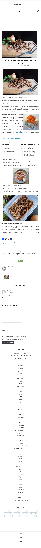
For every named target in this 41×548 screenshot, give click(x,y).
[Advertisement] (20, 23)
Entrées (20, 423)
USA (24, 254)
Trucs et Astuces (20, 494)
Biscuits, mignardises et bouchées (20, 384)
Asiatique (20, 379)
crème (25, 513)
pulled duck (28, 253)
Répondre (4, 297)
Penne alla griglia (13, 276)
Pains (20, 455)
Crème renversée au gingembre (20, 352)
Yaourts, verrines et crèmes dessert (20, 500)
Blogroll (20, 537)
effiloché (18, 253)
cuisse (13, 253)
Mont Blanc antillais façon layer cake (20, 353)
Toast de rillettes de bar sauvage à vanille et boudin (20, 355)
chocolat (8, 513)
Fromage (20, 432)
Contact (20, 541)
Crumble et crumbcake (20, 419)
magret (23, 253)
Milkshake (21, 446)
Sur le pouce (20, 485)
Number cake (20, 451)
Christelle (16, 65)
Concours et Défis (20, 410)
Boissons (20, 388)
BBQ (5, 253)
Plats (20, 464)
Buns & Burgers (20, 402)
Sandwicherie (20, 476)
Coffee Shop (20, 409)
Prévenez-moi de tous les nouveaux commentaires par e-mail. (14, 336)
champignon (33, 510)
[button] (20, 11)
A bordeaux (20, 368)
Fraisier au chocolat (20, 356)
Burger (20, 404)
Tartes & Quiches (20, 489)
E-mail (3, 325)
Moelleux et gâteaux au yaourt (20, 448)
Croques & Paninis (20, 417)
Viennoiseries (20, 497)
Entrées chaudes (20, 425)
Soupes (20, 484)
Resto (20, 469)
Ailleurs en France (20, 375)
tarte (25, 515)
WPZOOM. (31, 545)
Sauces (20, 479)
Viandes (30, 65)
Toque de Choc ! (20, 4)
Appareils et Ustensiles (20, 378)
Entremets (21, 428)
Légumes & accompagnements (20, 445)
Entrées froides (20, 427)
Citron (17, 513)
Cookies (20, 412)
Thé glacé (20, 490)
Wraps (20, 499)
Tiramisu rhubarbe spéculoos (20, 358)
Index (20, 441)
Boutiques (20, 393)
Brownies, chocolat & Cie (20, 397)
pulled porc (34, 253)
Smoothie (20, 482)
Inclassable (20, 440)
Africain (20, 373)
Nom (3, 321)
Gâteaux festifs (21, 437)
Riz (20, 471)
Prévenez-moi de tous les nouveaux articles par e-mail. (13, 339)
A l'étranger (20, 371)
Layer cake (20, 443)
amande (6, 510)
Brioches (20, 396)
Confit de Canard (17, 242)
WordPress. (15, 545)
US (21, 254)
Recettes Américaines (19, 132)
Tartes (20, 487)
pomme (8, 515)
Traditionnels (20, 492)
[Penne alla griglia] (6, 276)
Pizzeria (20, 463)
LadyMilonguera (11, 290)
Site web (3, 330)
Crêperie (20, 414)
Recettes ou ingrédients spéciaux (20, 468)
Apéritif (20, 376)
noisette (33, 513)
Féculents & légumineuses (20, 430)
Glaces (20, 438)
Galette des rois (20, 435)
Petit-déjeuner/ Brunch (20, 459)
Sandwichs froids (20, 477)
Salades (20, 472)
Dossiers (20, 422)
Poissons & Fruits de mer (20, 466)
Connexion (20, 526)
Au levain (20, 381)
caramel (24, 510)
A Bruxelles (20, 370)
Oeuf (20, 453)
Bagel (20, 383)
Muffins (20, 450)
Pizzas (20, 461)
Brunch (20, 399)
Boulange (20, 391)
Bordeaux (15, 510)
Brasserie (20, 394)
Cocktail (20, 407)
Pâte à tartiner (20, 456)
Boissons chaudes (20, 389)
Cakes (20, 406)
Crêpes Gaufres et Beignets (20, 415)
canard (9, 253)
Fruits (20, 433)
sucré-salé (18, 254)
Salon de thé (20, 474)
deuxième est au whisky (8, 134)
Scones (20, 481)
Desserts (20, 420)
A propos (20, 533)
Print (21, 260)
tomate (33, 515)
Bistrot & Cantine (20, 386)
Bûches (20, 401)
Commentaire (4, 310)
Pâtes (20, 458)
